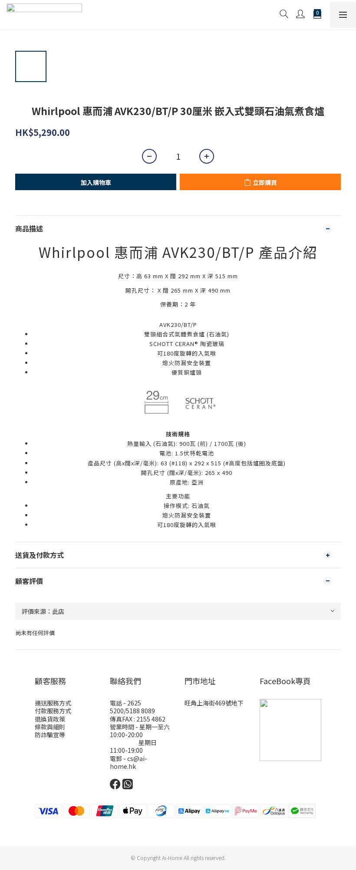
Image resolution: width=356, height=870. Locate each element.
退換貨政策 (50, 719)
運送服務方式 (53, 703)
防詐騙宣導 (50, 734)
